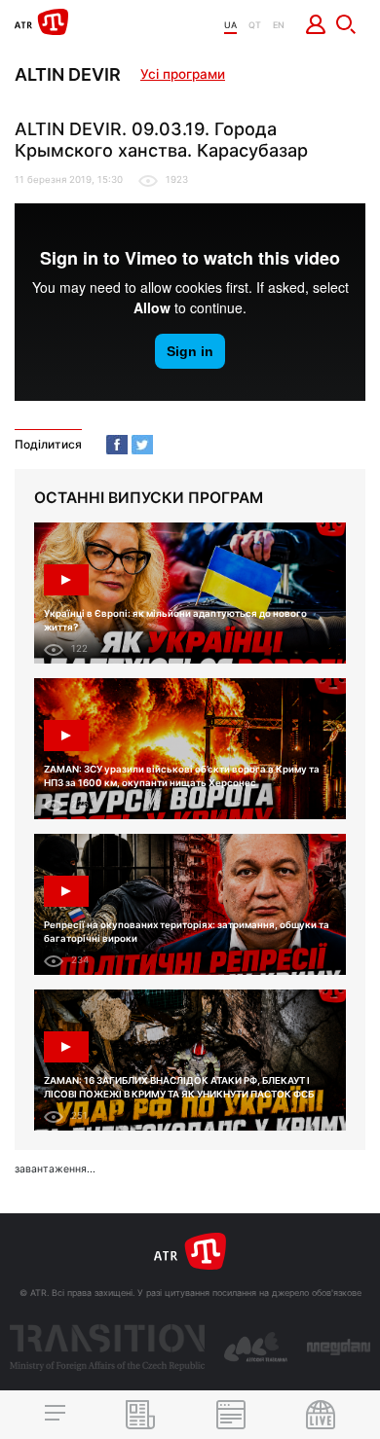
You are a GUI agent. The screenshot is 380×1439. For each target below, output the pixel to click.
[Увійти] (316, 24)
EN (279, 24)
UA (230, 24)
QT (254, 24)
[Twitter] (142, 444)
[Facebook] (117, 444)
